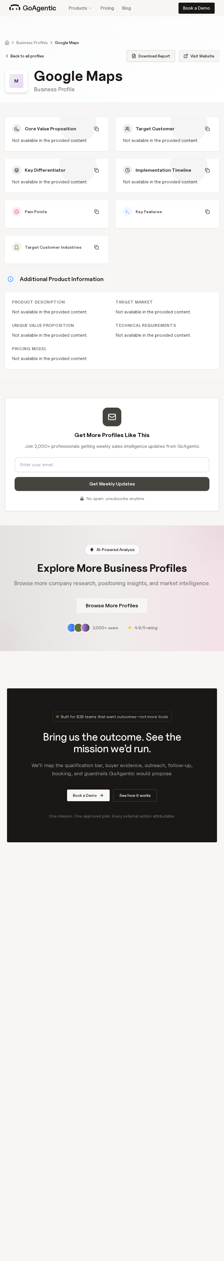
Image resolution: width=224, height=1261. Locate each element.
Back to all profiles (27, 55)
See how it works (135, 795)
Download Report (154, 55)
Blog (126, 8)
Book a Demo (196, 8)
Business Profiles (32, 42)
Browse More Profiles (112, 605)
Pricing (107, 8)
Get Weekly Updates (112, 484)
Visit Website (202, 55)
